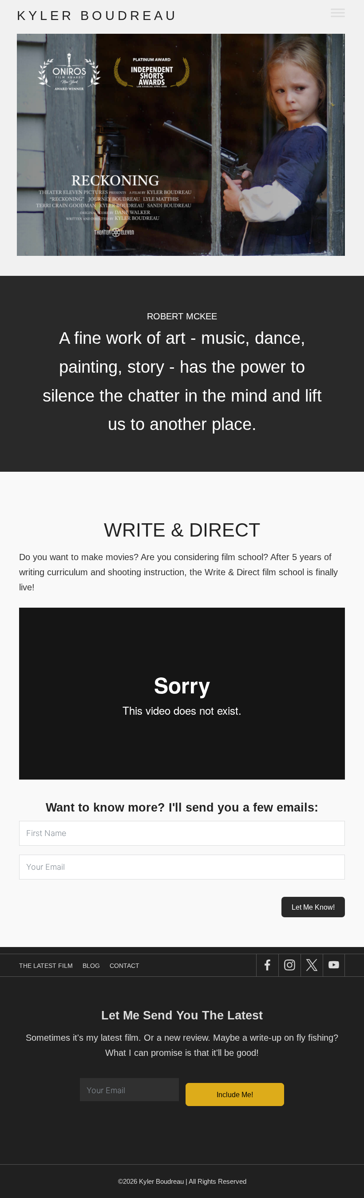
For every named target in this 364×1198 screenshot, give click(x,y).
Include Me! (235, 1094)
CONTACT (124, 965)
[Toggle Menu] (337, 12)
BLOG (91, 965)
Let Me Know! (313, 907)
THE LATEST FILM (46, 965)
